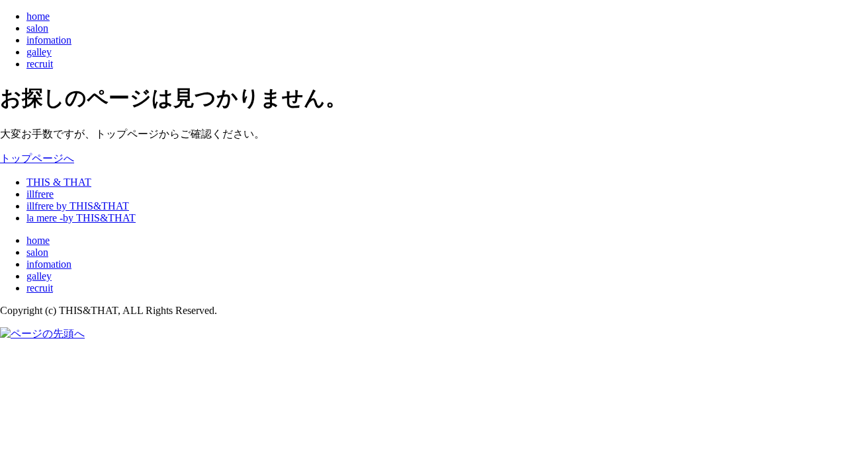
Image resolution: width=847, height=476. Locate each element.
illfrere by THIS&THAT (77, 206)
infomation (48, 40)
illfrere (40, 194)
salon (37, 28)
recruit (39, 63)
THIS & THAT (58, 182)
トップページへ (37, 158)
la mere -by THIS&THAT (81, 217)
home (38, 16)
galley (39, 52)
